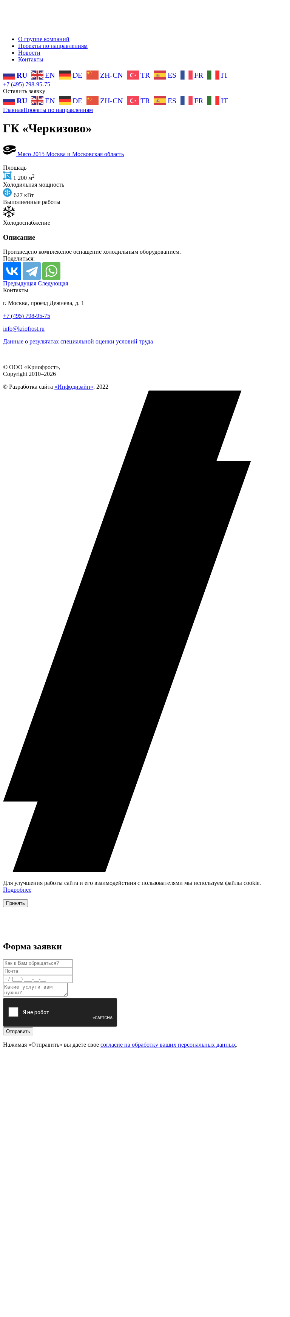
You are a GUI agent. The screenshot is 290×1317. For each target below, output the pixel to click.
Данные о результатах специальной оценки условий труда (78, 341)
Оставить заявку (24, 91)
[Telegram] (32, 271)
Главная (13, 110)
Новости (29, 52)
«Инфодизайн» (73, 386)
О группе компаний (43, 39)
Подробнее (17, 889)
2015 (39, 154)
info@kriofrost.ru (24, 328)
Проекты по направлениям (53, 46)
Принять (15, 903)
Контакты (30, 59)
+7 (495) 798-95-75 (26, 84)
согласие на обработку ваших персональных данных (168, 1044)
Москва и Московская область (85, 154)
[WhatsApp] (51, 271)
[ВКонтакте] (12, 271)
